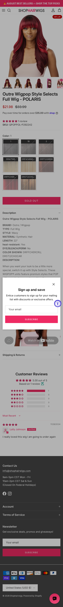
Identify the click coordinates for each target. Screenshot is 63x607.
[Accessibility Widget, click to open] (57, 303)
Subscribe (31, 319)
